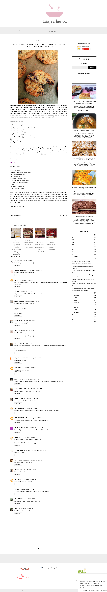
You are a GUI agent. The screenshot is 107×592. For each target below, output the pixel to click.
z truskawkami (35, 109)
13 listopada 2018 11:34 (35, 460)
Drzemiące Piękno (20, 270)
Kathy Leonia (19, 398)
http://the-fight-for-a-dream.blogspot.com (27, 443)
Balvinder (17, 479)
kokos (36, 219)
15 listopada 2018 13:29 (27, 499)
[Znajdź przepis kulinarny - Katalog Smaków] (53, 568)
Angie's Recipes (19, 379)
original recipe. (19, 206)
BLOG (16, 310)
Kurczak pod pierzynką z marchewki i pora (84, 187)
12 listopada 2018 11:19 (36, 427)
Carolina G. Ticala (21, 388)
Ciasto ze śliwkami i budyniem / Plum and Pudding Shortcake (84, 102)
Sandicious (18, 367)
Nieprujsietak (19, 408)
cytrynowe (27, 109)
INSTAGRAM (18, 313)
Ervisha (17, 320)
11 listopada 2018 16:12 (31, 301)
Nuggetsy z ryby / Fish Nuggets (80, 290)
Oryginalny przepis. (16, 158)
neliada (17, 499)
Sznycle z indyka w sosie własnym (84, 130)
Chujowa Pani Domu (21, 418)
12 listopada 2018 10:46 (36, 418)
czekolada (31, 219)
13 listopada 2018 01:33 (30, 437)
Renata (16, 280)
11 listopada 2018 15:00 (27, 280)
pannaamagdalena (21, 460)
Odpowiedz (18, 265)
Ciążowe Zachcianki (21, 358)
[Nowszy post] (10, 548)
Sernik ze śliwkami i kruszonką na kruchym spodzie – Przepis (84, 158)
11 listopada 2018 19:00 (36, 358)
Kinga (16, 330)
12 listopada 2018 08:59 (31, 398)
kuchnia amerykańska (45, 219)
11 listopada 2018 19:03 (30, 367)
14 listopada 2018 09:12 (27, 489)
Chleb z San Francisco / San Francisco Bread (83, 288)
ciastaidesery (16, 219)
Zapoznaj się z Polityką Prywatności (89, 590)
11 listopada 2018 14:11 (25, 260)
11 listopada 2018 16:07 (27, 291)
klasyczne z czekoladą (48, 109)
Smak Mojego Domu (21, 427)
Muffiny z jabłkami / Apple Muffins (81, 261)
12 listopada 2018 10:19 (32, 408)
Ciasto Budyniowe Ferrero (84, 216)
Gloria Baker (19, 469)
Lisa (15, 343)
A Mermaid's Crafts (20, 350)
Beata (16, 508)
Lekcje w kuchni (18, 590)
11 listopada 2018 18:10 (25, 343)
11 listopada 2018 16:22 (27, 320)
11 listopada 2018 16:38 (26, 330)
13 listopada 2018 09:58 (39, 450)
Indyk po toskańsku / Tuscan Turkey (81, 263)
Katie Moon (18, 437)
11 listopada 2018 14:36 (35, 270)
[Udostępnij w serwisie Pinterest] (66, 216)
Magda (16, 291)
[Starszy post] (67, 548)
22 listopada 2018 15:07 (26, 508)
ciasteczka (24, 219)
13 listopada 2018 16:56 (31, 469)
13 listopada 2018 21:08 (29, 479)
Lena (16, 260)
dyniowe (20, 109)
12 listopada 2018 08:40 (35, 388)
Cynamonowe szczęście (22, 450)
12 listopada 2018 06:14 (33, 379)
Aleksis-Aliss (19, 301)
